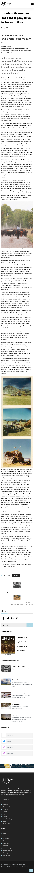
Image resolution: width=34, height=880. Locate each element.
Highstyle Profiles (8, 813)
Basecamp (6, 803)
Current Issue (6, 631)
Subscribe (6, 837)
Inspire (5, 815)
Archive (5, 835)
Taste (4, 820)
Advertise (6, 842)
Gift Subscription (22, 646)
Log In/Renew (21, 650)
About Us (5, 845)
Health (5, 811)
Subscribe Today (22, 637)
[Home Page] (6, 2)
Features (16, 575)
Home (4, 832)
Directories (6, 840)
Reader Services (7, 849)
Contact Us (6, 854)
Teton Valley (6, 823)
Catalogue (6, 852)
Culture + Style (7, 806)
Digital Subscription (23, 642)
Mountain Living (7, 818)
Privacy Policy (7, 847)
